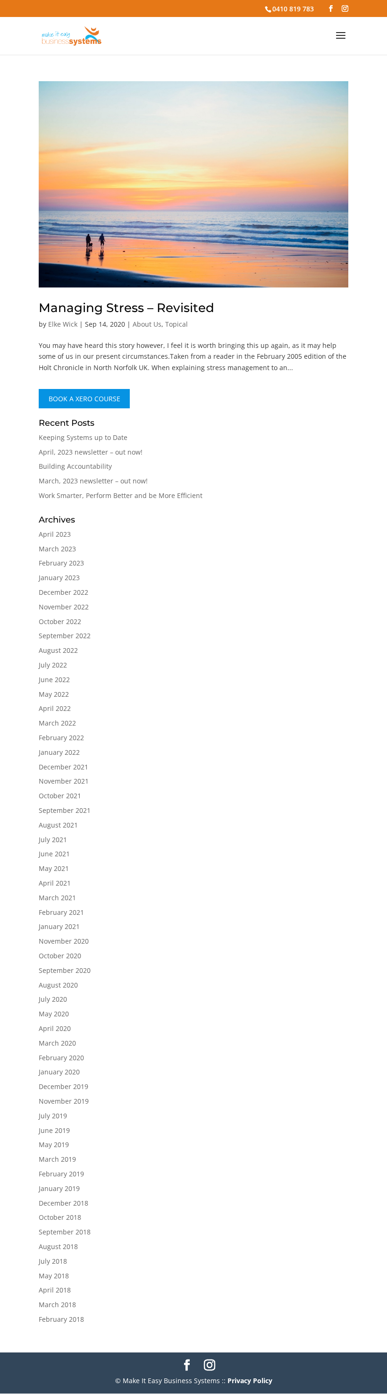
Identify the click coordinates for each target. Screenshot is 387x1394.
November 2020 (64, 941)
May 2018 (54, 1275)
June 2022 (54, 679)
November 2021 (64, 781)
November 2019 (64, 1101)
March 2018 (57, 1304)
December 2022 (63, 592)
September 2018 (65, 1231)
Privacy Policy (249, 1380)
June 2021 (54, 853)
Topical (176, 324)
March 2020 (57, 1043)
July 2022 (53, 664)
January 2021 (59, 926)
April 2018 (55, 1289)
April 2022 (55, 708)
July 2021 (53, 839)
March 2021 (57, 897)
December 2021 (63, 766)
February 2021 (61, 912)
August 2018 (58, 1246)
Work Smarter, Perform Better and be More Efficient (120, 495)
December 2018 (63, 1203)
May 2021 (54, 868)
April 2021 (55, 883)
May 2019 (54, 1144)
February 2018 (61, 1319)
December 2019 (63, 1086)
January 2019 (59, 1188)
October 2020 (60, 955)
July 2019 (53, 1115)
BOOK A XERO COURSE (84, 398)
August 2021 (58, 824)
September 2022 (65, 635)
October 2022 (60, 621)
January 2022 (59, 752)
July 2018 (53, 1261)
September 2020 (65, 970)
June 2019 (54, 1130)
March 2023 (57, 548)
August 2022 (58, 650)
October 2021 (60, 795)
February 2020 (61, 1057)
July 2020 (53, 999)
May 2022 (54, 694)
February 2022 (61, 737)
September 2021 (65, 810)
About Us (147, 324)
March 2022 (57, 722)
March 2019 (57, 1159)
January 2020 (59, 1071)
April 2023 (55, 534)
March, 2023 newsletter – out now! (93, 480)
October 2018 (60, 1217)
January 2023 (59, 577)
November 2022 (64, 606)
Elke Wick (62, 324)
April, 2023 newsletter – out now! (91, 452)
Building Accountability (75, 466)
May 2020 (54, 1013)
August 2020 (58, 984)
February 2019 (61, 1173)
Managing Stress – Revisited (126, 307)
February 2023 (61, 562)
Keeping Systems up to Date (83, 437)
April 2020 (55, 1028)
